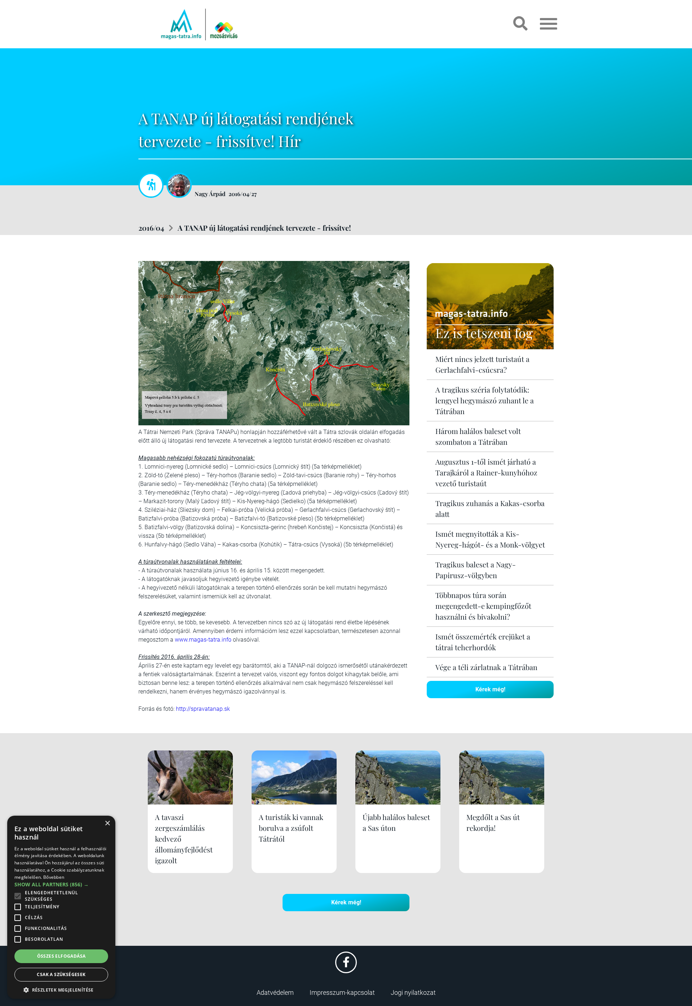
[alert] (61, 907)
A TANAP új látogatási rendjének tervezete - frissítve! (264, 227)
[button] (61, 989)
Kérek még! (490, 689)
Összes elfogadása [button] (61, 956)
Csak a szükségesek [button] (61, 974)
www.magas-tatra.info (203, 639)
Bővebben (53, 877)
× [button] (107, 823)
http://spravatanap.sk (203, 708)
